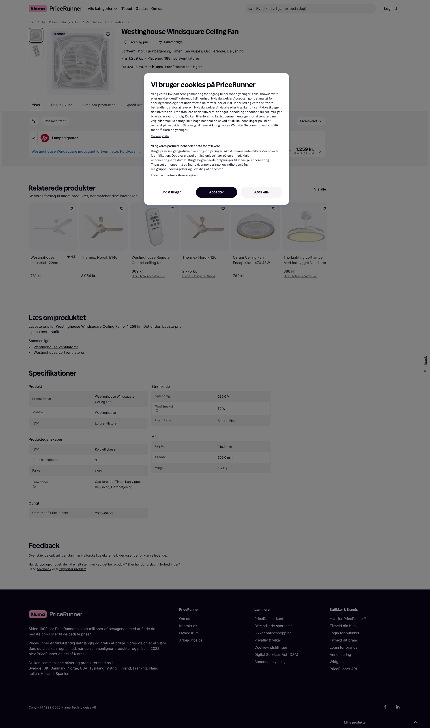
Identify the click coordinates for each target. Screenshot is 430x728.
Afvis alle (261, 192)
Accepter (216, 192)
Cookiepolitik (160, 136)
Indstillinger (172, 192)
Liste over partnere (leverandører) (174, 175)
